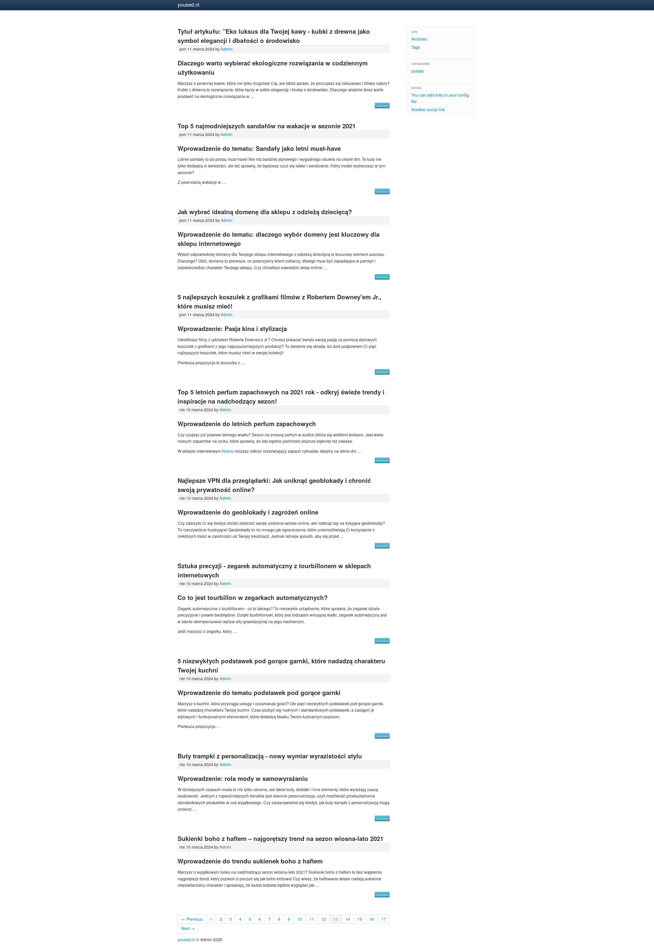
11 (311, 919)
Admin (226, 49)
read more (382, 106)
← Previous (192, 919)
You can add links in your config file (440, 98)
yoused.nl (188, 4)
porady (417, 71)
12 (323, 919)
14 (347, 919)
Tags (415, 47)
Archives (419, 39)
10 (299, 919)
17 (383, 919)
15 (359, 919)
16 (371, 919)
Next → (188, 928)
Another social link (428, 109)
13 (335, 919)
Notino (228, 451)
